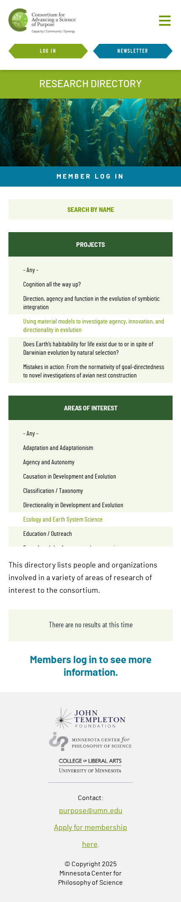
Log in (48, 51)
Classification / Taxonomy (53, 490)
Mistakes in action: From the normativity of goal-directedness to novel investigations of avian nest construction (93, 371)
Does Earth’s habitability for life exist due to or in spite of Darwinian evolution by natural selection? (88, 348)
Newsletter (133, 51)
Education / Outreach (47, 533)
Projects (90, 244)
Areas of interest (90, 408)
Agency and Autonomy (49, 462)
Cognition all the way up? (52, 284)
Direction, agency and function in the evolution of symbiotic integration (91, 302)
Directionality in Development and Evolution (73, 505)
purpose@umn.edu (90, 811)
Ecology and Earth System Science (63, 519)
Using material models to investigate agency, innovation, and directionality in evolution (93, 325)
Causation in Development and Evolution (69, 476)
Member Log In (90, 176)
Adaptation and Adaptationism (58, 447)
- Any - (30, 270)
